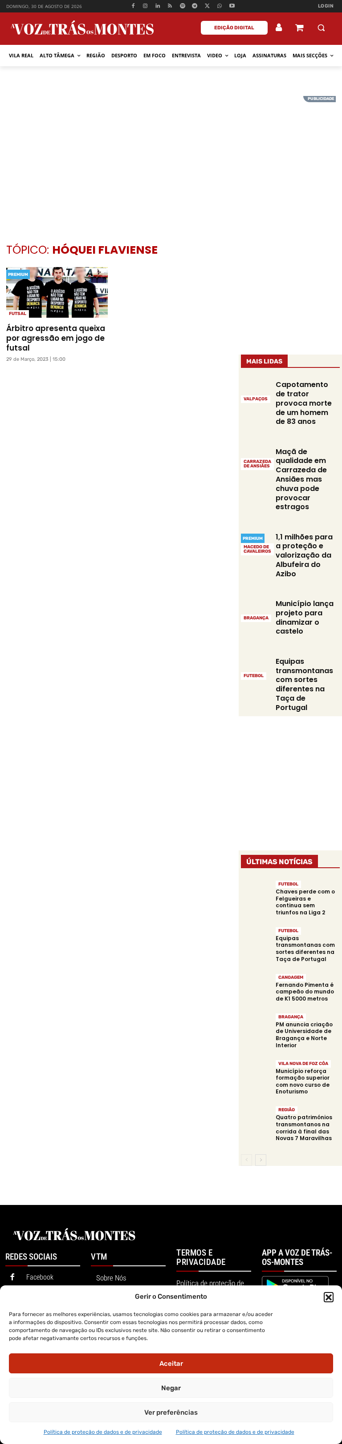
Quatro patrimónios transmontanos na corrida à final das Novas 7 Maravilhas (304, 1127)
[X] (207, 6)
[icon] (299, 28)
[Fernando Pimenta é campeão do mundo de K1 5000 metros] (256, 987)
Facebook (39, 1277)
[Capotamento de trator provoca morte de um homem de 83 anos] (256, 391)
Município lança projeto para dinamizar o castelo (305, 617)
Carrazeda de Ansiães (257, 464)
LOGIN (326, 6)
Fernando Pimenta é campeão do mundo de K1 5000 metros (305, 991)
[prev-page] (246, 1160)
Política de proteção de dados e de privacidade (103, 1432)
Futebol (254, 675)
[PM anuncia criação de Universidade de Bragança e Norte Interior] (256, 1027)
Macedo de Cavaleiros (257, 549)
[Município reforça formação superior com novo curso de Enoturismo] (256, 1074)
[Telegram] (195, 6)
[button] (328, 1296)
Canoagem (290, 977)
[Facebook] (133, 6)
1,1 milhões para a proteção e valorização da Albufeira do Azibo (304, 555)
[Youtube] (232, 6)
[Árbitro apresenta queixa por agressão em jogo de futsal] (57, 292)
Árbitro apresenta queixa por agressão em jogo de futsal (55, 338)
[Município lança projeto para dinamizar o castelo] (256, 610)
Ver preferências (171, 1412)
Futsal (17, 313)
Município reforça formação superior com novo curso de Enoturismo (303, 1081)
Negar (171, 1388)
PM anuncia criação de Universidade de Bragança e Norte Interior (304, 1035)
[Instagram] (145, 6)
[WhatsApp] (220, 6)
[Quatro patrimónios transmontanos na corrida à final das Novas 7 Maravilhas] (256, 1120)
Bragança (256, 618)
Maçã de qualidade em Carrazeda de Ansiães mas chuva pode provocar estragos (301, 479)
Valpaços (256, 399)
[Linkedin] (158, 6)
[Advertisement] (171, 158)
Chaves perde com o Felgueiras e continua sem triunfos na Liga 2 (305, 902)
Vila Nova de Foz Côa (303, 1063)
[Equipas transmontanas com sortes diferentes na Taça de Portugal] (256, 667)
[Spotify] (182, 6)
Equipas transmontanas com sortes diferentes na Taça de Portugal (304, 684)
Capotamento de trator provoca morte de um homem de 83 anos (304, 403)
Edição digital (234, 28)
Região (286, 1110)
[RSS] (170, 6)
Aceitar (171, 1364)
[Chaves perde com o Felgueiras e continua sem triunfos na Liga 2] (256, 894)
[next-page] (260, 1160)
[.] (279, 27)
